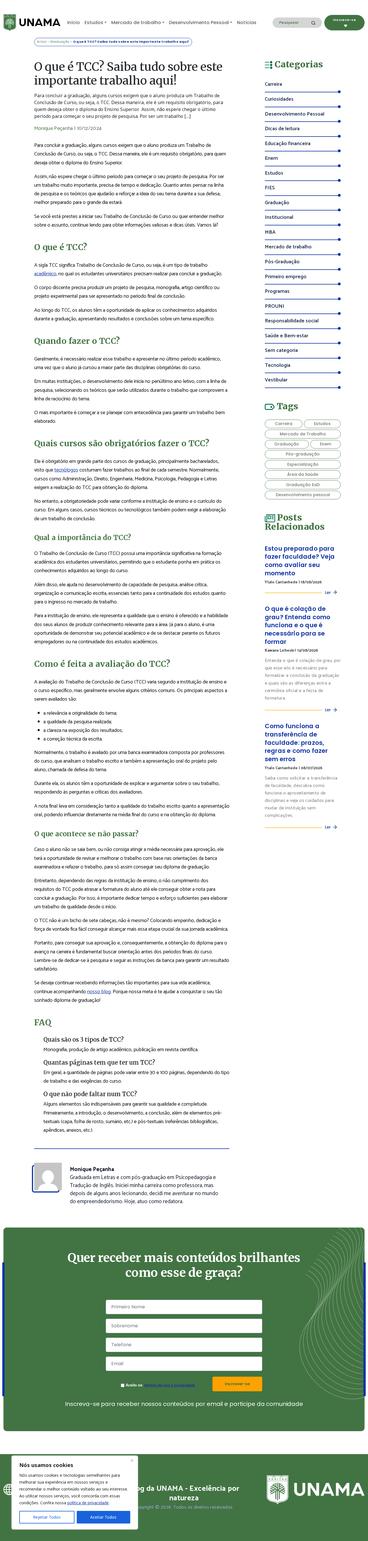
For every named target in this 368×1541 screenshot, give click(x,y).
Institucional (279, 217)
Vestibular (276, 380)
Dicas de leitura (282, 129)
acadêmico (45, 274)
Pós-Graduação (282, 262)
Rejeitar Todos (47, 1517)
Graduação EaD (303, 485)
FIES (270, 188)
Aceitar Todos (103, 1517)
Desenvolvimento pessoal (303, 495)
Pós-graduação (303, 454)
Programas (277, 291)
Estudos (94, 22)
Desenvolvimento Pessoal (199, 22)
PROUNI (274, 306)
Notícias (246, 22)
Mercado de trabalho (136, 22)
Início (73, 22)
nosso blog (99, 991)
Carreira (273, 84)
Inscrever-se (237, 1384)
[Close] (132, 1460)
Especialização (303, 464)
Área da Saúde (302, 474)
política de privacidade (88, 1502)
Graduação (60, 41)
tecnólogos (66, 470)
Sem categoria (281, 350)
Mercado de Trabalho (303, 434)
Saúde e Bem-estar (286, 336)
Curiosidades (279, 99)
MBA (270, 232)
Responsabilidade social (292, 321)
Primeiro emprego (285, 277)
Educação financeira (287, 144)
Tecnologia (277, 365)
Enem (271, 158)
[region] (75, 1493)
